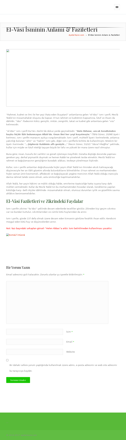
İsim (69, 332)
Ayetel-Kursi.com (76, 35)
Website (70, 352)
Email (70, 342)
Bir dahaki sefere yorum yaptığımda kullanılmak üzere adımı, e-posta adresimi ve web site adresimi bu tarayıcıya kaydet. (63, 368)
